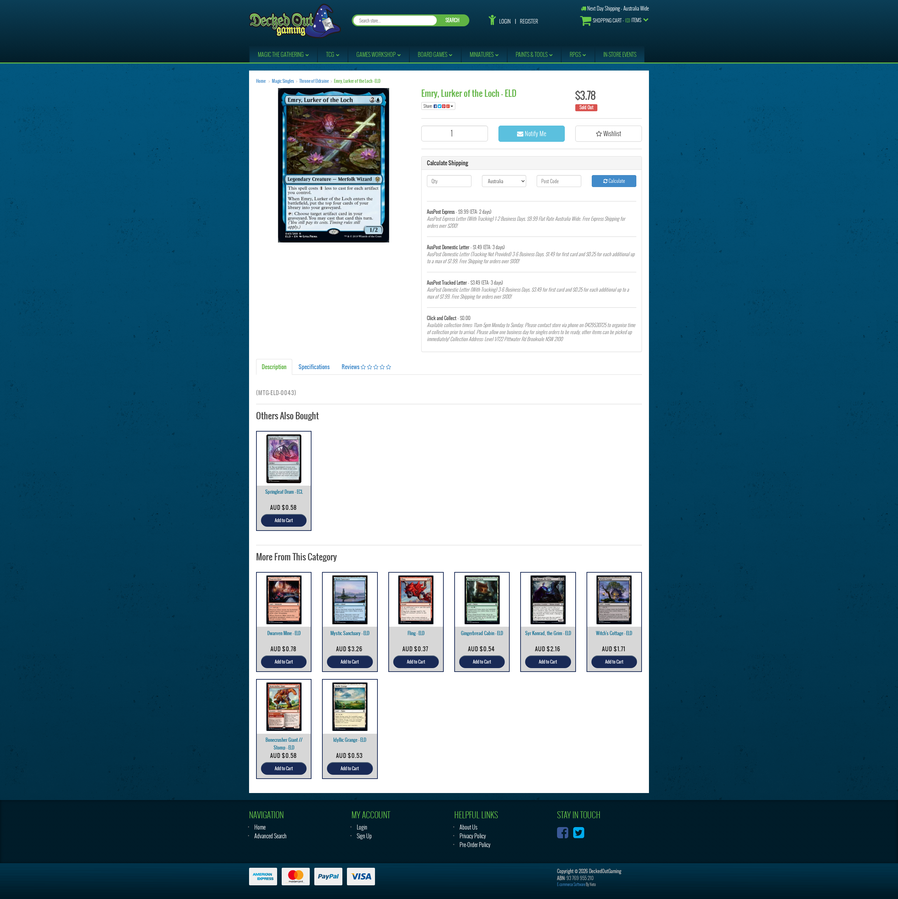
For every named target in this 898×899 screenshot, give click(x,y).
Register (529, 21)
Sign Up (364, 836)
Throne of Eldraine (314, 81)
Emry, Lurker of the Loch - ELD (357, 81)
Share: (428, 106)
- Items (617, 20)
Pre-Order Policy (475, 845)
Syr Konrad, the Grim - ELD (548, 633)
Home (261, 81)
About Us (468, 827)
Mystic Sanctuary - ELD (349, 633)
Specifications (314, 366)
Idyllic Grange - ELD (349, 740)
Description (274, 366)
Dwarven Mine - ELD (284, 633)
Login (505, 21)
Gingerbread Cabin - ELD (482, 633)
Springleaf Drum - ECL (284, 491)
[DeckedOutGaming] (295, 20)
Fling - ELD (416, 633)
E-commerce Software (571, 884)
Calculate (616, 181)
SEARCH (452, 20)
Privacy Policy (473, 836)
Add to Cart (284, 520)
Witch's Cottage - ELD (614, 633)
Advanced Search (270, 836)
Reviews (351, 366)
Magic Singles (283, 81)
